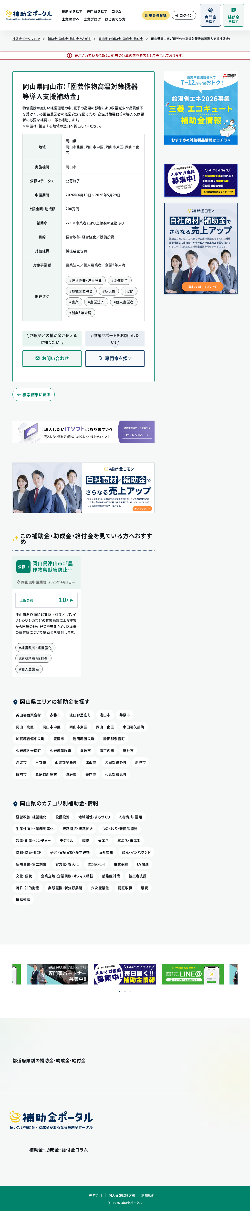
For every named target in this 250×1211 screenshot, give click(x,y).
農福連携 (23, 899)
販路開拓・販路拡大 (77, 828)
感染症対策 (111, 875)
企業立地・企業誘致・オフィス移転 (67, 875)
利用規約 (148, 1195)
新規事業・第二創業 (31, 864)
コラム (117, 11)
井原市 (124, 714)
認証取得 (125, 887)
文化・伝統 (24, 875)
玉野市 (40, 762)
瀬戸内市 (107, 750)
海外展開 (106, 852)
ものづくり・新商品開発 (119, 828)
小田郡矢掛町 (133, 726)
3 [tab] (130, 991)
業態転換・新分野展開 (65, 887)
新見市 (140, 762)
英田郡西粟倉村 (28, 714)
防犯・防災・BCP (28, 852)
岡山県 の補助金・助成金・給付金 (121, 39)
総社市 (128, 750)
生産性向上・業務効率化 (35, 828)
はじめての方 (115, 19)
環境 (85, 840)
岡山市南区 (105, 726)
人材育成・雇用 (130, 816)
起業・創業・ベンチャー (33, 840)
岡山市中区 (52, 726)
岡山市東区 (78, 726)
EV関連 (143, 864)
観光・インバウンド (136, 852)
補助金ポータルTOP (26, 39)
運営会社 (96, 1195)
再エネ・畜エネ (128, 840)
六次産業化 (100, 887)
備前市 (21, 774)
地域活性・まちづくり (94, 816)
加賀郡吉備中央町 (30, 738)
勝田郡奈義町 (114, 738)
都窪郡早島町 (65, 762)
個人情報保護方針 (122, 1195)
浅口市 (105, 714)
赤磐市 (55, 714)
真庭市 (71, 774)
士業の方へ (71, 19)
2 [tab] (125, 991)
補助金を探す (72, 11)
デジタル (66, 840)
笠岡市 (58, 738)
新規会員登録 (156, 15)
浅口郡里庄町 (80, 714)
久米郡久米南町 (28, 750)
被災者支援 (138, 875)
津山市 (90, 762)
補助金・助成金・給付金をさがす (69, 39)
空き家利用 (96, 864)
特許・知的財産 (27, 887)
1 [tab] (119, 991)
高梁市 (21, 762)
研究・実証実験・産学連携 (70, 852)
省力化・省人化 (67, 864)
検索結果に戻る (36, 394)
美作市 (90, 774)
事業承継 (121, 864)
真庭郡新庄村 (46, 774)
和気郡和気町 (115, 774)
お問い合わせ (55, 358)
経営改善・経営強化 (31, 816)
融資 (144, 887)
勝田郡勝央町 (83, 738)
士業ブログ (92, 19)
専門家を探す (97, 11)
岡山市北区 (25, 726)
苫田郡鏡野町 (115, 762)
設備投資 (62, 816)
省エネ (103, 840)
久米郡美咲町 (60, 750)
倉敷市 (85, 750)
